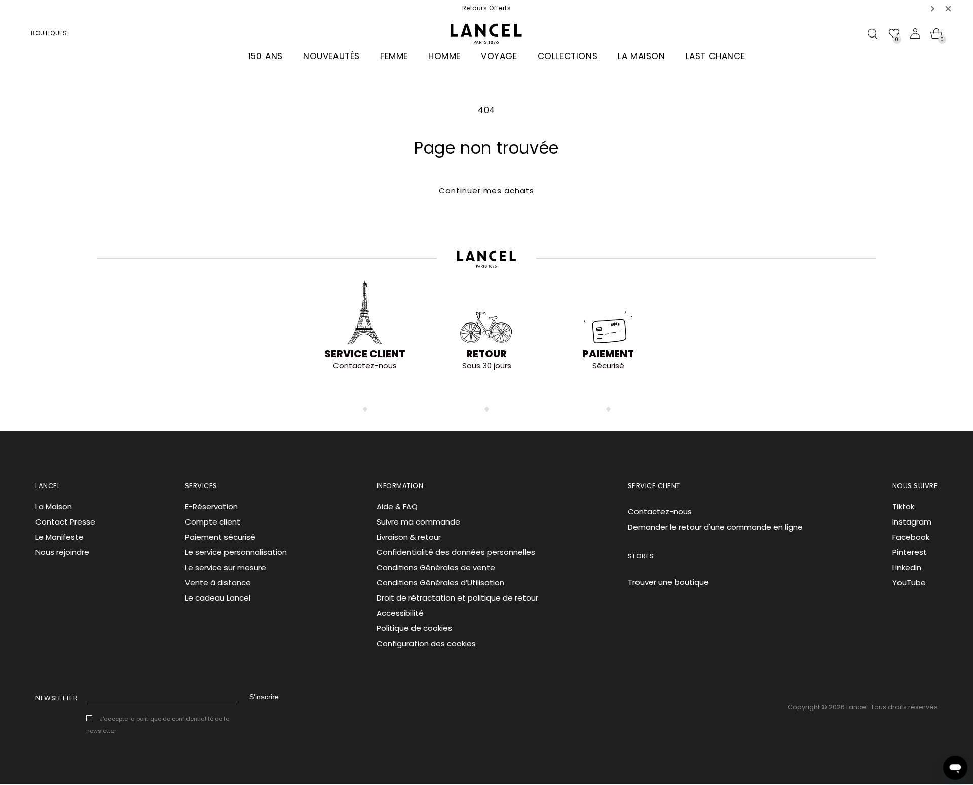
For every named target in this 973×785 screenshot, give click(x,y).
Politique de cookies (414, 628)
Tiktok (903, 506)
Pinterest (909, 552)
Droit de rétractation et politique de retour (457, 597)
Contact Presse (65, 521)
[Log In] (915, 33)
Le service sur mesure (225, 567)
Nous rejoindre (62, 552)
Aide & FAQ (397, 506)
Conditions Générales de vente (436, 567)
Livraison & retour (409, 537)
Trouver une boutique (668, 582)
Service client (364, 354)
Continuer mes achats (486, 190)
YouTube (909, 582)
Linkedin (906, 567)
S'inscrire (264, 697)
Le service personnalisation (236, 552)
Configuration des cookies (426, 643)
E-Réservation (211, 506)
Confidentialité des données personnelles (456, 552)
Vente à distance (218, 582)
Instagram (911, 521)
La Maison (53, 506)
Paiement (608, 354)
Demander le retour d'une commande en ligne (715, 526)
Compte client (212, 521)
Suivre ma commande (418, 521)
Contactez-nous (660, 511)
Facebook (910, 537)
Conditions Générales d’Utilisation (440, 582)
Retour (486, 354)
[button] (933, 8)
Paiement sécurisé (220, 537)
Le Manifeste (59, 537)
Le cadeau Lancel (217, 597)
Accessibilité (400, 613)
